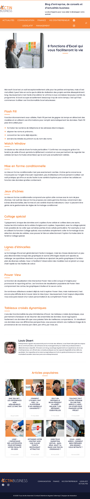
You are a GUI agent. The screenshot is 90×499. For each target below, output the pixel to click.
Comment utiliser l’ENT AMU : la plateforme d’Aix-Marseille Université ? (35, 403)
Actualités (8, 20)
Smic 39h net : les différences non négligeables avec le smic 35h (15, 402)
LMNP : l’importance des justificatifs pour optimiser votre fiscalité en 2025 (14, 444)
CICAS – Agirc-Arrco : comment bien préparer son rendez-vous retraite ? (75, 443)
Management (43, 25)
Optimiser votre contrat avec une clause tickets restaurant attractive (35, 444)
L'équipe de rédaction (69, 496)
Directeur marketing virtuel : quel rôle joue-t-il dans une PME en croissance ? (55, 444)
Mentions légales (47, 496)
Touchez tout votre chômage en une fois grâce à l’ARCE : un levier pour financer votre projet (75, 404)
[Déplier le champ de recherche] (86, 23)
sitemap (57, 496)
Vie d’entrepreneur (59, 20)
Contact (37, 496)
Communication (25, 20)
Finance (42, 20)
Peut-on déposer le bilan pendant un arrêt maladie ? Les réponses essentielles (55, 404)
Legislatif (27, 25)
